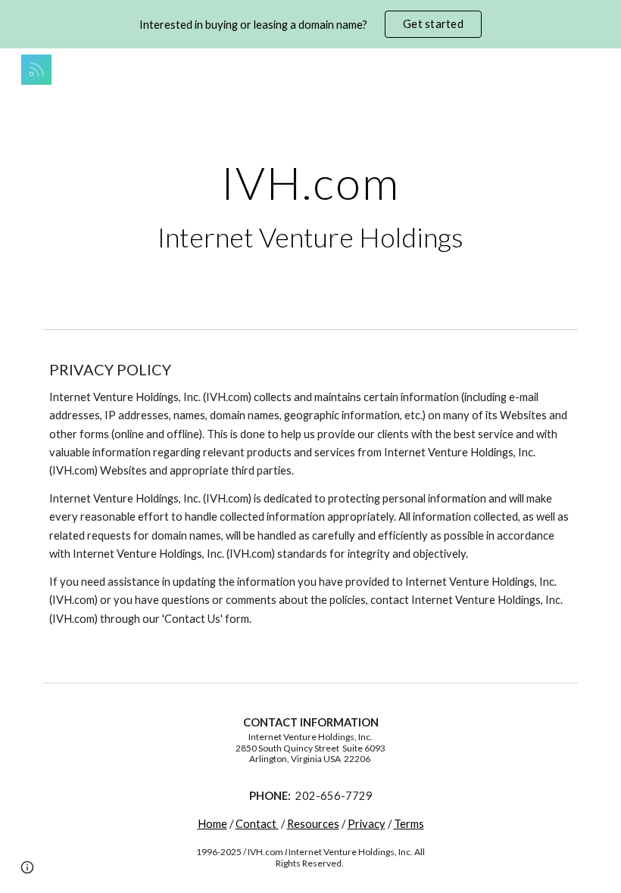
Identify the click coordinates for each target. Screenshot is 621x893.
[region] (310, 24)
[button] (27, 867)
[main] (311, 206)
